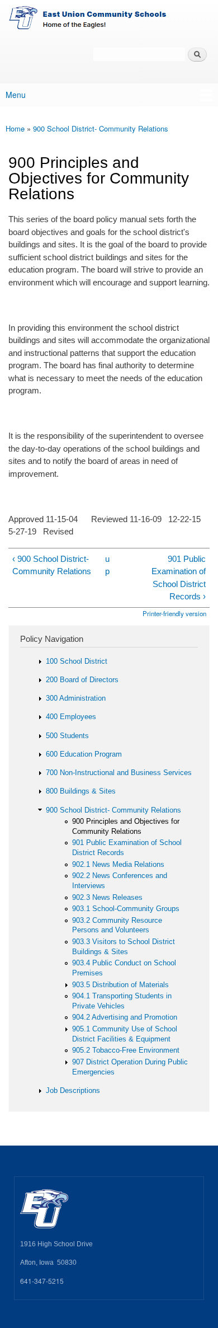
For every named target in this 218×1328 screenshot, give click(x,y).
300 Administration (76, 698)
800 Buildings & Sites (81, 791)
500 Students (67, 735)
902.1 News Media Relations (118, 864)
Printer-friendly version (174, 613)
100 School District (76, 661)
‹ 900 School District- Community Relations (51, 565)
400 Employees (71, 716)
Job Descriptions (73, 1090)
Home (15, 128)
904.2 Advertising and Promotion (124, 1017)
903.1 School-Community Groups (125, 908)
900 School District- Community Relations (100, 128)
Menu (16, 94)
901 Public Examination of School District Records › (178, 578)
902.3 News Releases (107, 897)
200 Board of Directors (82, 679)
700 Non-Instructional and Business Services (119, 772)
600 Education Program (84, 754)
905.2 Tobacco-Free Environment (125, 1050)
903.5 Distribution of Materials (120, 984)
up (107, 565)
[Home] (109, 19)
